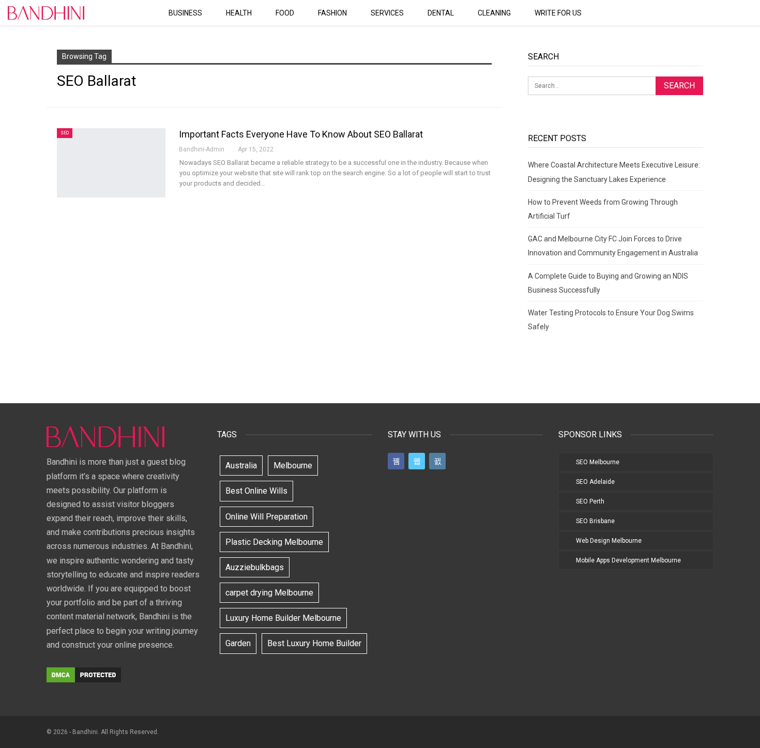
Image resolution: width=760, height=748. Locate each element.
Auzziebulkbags (254, 567)
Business (185, 13)
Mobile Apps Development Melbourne (628, 560)
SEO (64, 132)
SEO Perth (590, 501)
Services (387, 13)
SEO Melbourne (597, 462)
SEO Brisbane (595, 521)
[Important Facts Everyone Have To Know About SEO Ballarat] (111, 162)
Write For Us (558, 13)
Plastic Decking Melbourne (274, 542)
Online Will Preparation (266, 517)
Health (239, 13)
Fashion (332, 13)
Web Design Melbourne (609, 540)
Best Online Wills (256, 491)
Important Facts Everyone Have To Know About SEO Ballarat (301, 134)
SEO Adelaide (595, 481)
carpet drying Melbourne (269, 593)
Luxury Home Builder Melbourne (283, 618)
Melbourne (292, 465)
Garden (238, 643)
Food (285, 13)
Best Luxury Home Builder (314, 643)
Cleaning (494, 13)
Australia (241, 465)
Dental (441, 13)
